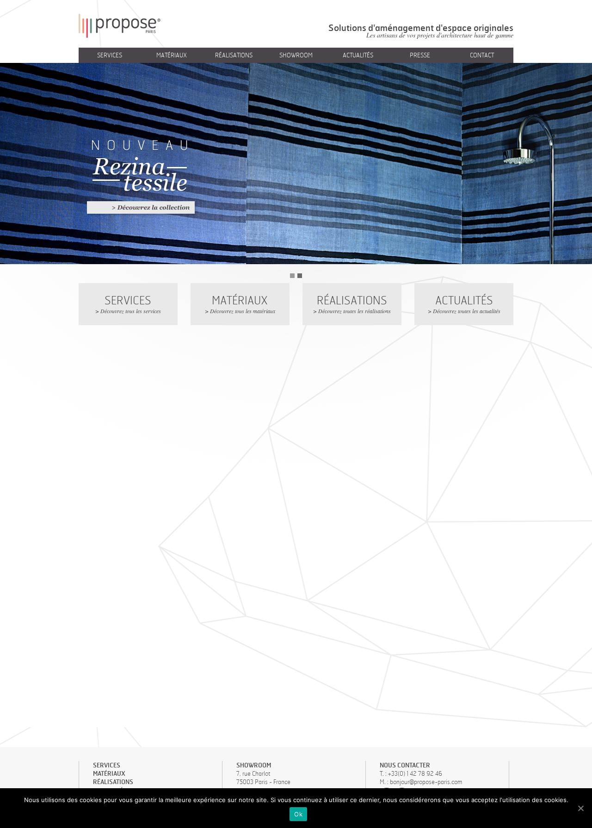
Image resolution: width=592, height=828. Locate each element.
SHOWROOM (253, 765)
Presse (420, 55)
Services (109, 55)
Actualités (358, 55)
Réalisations (234, 55)
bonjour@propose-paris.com (426, 781)
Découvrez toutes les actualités (466, 311)
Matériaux (171, 55)
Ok (298, 814)
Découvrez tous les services (130, 311)
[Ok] (580, 808)
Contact (482, 55)
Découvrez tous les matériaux (242, 311)
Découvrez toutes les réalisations (354, 311)
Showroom (296, 55)
